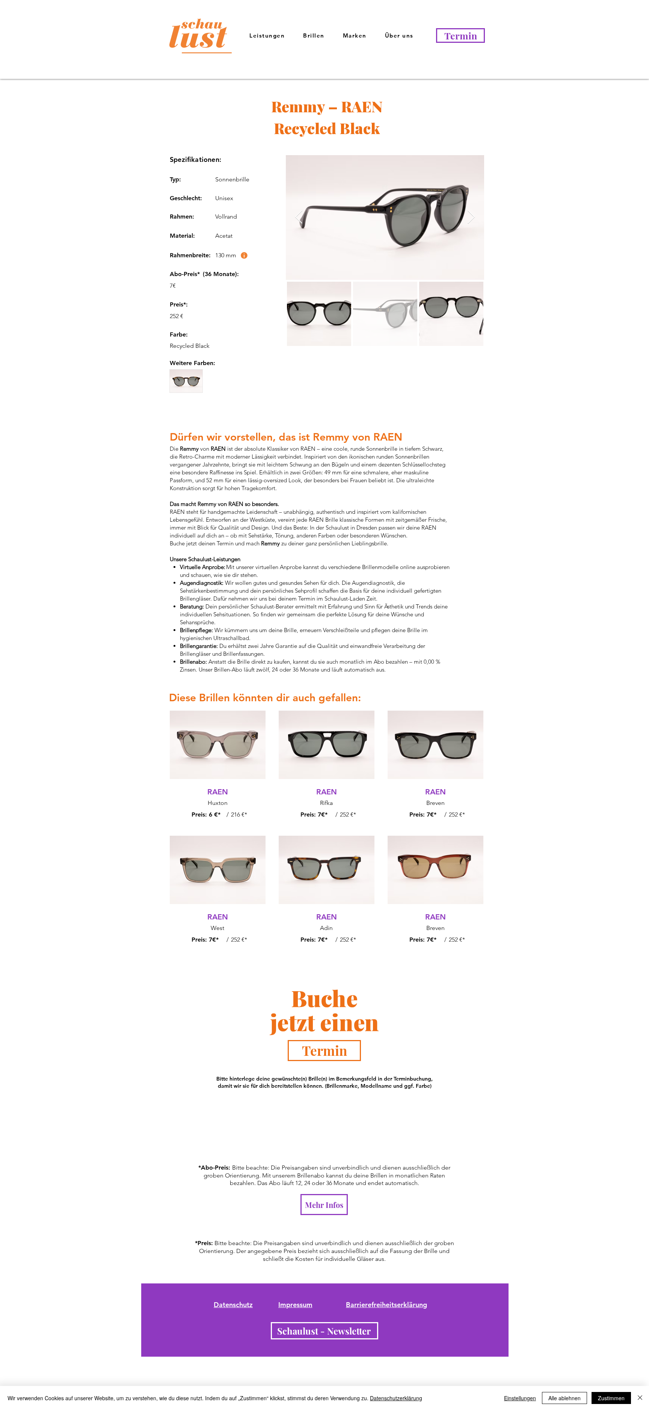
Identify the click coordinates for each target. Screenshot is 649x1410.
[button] (399, 36)
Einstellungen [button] (520, 1398)
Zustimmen (611, 1398)
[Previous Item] (298, 217)
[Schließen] (639, 1398)
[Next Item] (471, 217)
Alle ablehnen (564, 1398)
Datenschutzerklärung (396, 1398)
